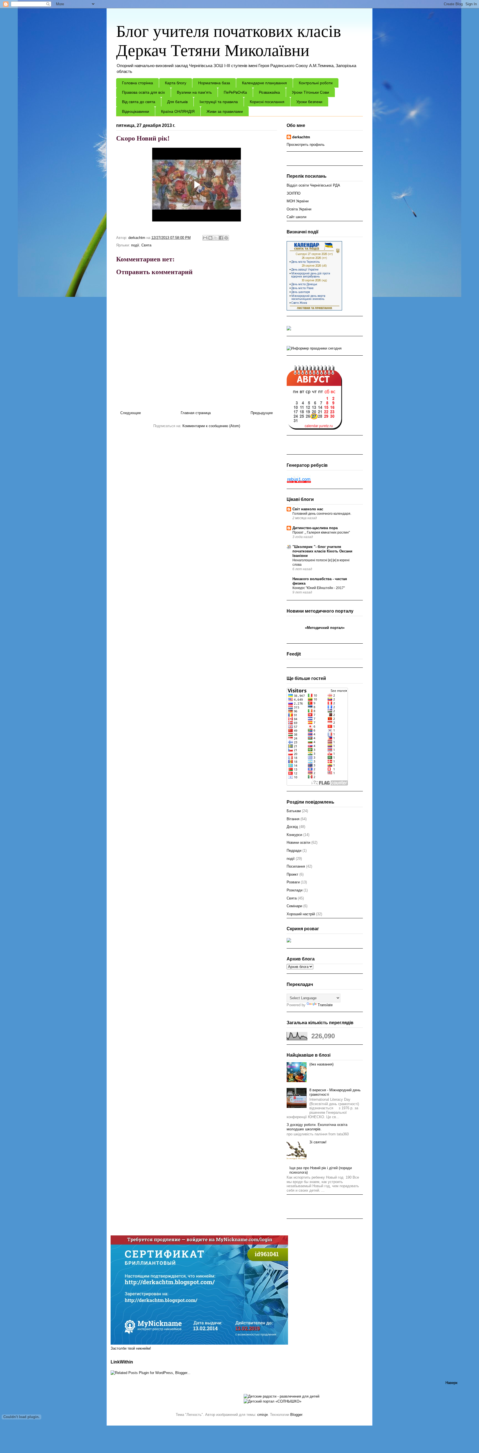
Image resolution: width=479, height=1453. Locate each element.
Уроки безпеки (309, 102)
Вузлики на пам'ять (194, 92)
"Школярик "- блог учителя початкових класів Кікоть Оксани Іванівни (322, 551)
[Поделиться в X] (215, 238)
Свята (146, 245)
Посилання (296, 866)
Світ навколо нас (307, 509)
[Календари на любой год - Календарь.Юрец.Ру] (314, 428)
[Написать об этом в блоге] (210, 238)
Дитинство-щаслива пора (315, 528)
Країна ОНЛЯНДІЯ (178, 111)
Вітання (293, 819)
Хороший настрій (301, 914)
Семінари (294, 906)
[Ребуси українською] (299, 482)
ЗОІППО (293, 193)
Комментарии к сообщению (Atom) (211, 426)
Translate (325, 1005)
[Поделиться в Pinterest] (226, 238)
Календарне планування (264, 83)
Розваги (293, 882)
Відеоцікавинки (135, 111)
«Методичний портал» (325, 628)
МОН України (298, 201)
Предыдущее (262, 413)
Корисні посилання (267, 102)
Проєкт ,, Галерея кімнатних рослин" (321, 532)
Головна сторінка (137, 83)
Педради (294, 850)
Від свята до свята (138, 102)
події (135, 245)
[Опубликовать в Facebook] (221, 238)
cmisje (262, 1415)
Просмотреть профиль (306, 144)
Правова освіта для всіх (143, 92)
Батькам (294, 811)
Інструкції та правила (219, 102)
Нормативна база (214, 83)
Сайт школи (296, 217)
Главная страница (196, 413)
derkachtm (301, 137)
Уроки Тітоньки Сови (310, 92)
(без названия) (321, 1064)
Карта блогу (175, 83)
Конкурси (294, 835)
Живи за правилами (225, 111)
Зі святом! (318, 1142)
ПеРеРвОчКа (235, 92)
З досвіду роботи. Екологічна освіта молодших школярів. (317, 1127)
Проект (292, 874)
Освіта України (299, 209)
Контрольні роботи (316, 83)
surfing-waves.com (330, 632)
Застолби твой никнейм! (131, 1348)
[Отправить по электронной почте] (205, 238)
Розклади (294, 890)
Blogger (296, 1415)
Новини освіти (298, 842)
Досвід (292, 827)
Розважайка (269, 92)
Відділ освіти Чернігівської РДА (313, 185)
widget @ (311, 632)
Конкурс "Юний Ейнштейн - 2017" (318, 588)
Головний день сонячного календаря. (321, 514)
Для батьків (177, 102)
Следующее (130, 413)
